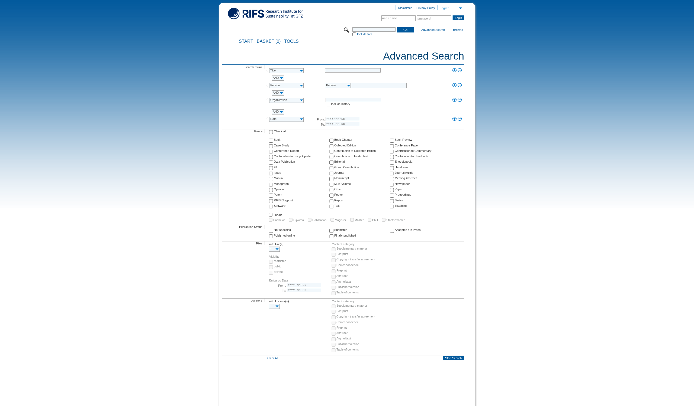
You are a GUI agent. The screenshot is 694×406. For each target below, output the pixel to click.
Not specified (282, 229)
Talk (337, 205)
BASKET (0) (269, 41)
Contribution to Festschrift (351, 156)
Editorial (339, 161)
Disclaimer (405, 7)
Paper (399, 189)
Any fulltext (343, 281)
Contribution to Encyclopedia (292, 156)
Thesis (277, 215)
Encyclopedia (403, 161)
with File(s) (276, 244)
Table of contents (347, 292)
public (277, 266)
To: (323, 124)
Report (338, 200)
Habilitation (319, 220)
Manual (278, 178)
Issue (277, 172)
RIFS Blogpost (283, 200)
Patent (278, 194)
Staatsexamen (395, 220)
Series (399, 200)
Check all (280, 131)
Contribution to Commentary (413, 150)
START (246, 41)
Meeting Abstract (406, 178)
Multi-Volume (342, 183)
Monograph (281, 183)
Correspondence (347, 265)
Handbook (401, 167)
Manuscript (341, 178)
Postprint (342, 254)
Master (359, 220)
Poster (338, 194)
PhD (375, 220)
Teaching (401, 205)
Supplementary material (351, 248)
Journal (339, 172)
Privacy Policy (425, 7)
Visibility (274, 256)
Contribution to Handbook (411, 156)
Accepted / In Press (408, 229)
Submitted (340, 229)
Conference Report (286, 150)
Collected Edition (345, 145)
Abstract (342, 275)
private (278, 271)
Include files (364, 34)
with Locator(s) (279, 301)
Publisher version (347, 287)
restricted (280, 261)
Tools (291, 41)
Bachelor (279, 220)
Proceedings (403, 194)
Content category (343, 244)
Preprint (341, 270)
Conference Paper (407, 145)
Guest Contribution (346, 167)
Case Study (281, 145)
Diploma (298, 220)
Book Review (403, 139)
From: (321, 119)
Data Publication (284, 161)
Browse (458, 29)
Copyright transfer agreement (355, 259)
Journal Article (404, 172)
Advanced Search (433, 29)
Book (277, 139)
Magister (340, 220)
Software (279, 205)
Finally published (345, 235)
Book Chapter (343, 139)
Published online (284, 235)
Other (338, 189)
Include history (340, 104)
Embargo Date (278, 280)
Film (276, 167)
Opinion (279, 189)
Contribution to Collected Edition (355, 150)
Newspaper (402, 183)
